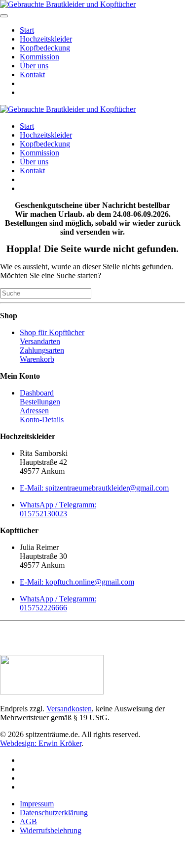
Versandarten (40, 341)
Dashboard (37, 393)
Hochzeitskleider (46, 39)
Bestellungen (40, 401)
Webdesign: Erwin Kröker (40, 743)
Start (27, 30)
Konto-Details (42, 419)
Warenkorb (37, 359)
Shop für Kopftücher (52, 332)
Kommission (39, 56)
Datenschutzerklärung (54, 812)
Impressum (37, 803)
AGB (28, 821)
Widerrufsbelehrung (50, 830)
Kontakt (32, 74)
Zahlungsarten (42, 350)
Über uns (34, 65)
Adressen (34, 410)
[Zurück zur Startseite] (68, 4)
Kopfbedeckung (45, 48)
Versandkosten (69, 708)
